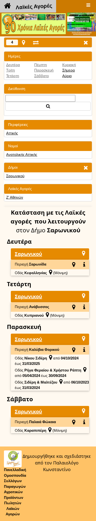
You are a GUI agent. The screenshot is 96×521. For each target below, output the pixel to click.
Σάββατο (41, 76)
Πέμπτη (40, 65)
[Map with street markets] (23, 42)
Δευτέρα (13, 65)
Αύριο (67, 76)
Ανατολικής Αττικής (21, 154)
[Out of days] (36, 42)
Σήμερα (68, 70)
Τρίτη (10, 70)
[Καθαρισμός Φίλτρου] (85, 167)
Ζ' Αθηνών (14, 197)
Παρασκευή (43, 70)
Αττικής (12, 133)
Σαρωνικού (15, 176)
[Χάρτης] (83, 253)
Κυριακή (69, 65)
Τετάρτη (12, 76)
